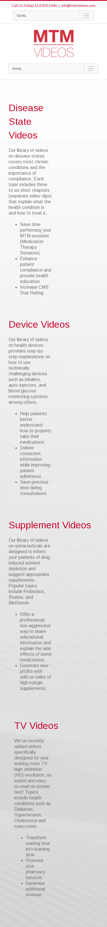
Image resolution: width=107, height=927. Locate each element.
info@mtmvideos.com (78, 6)
